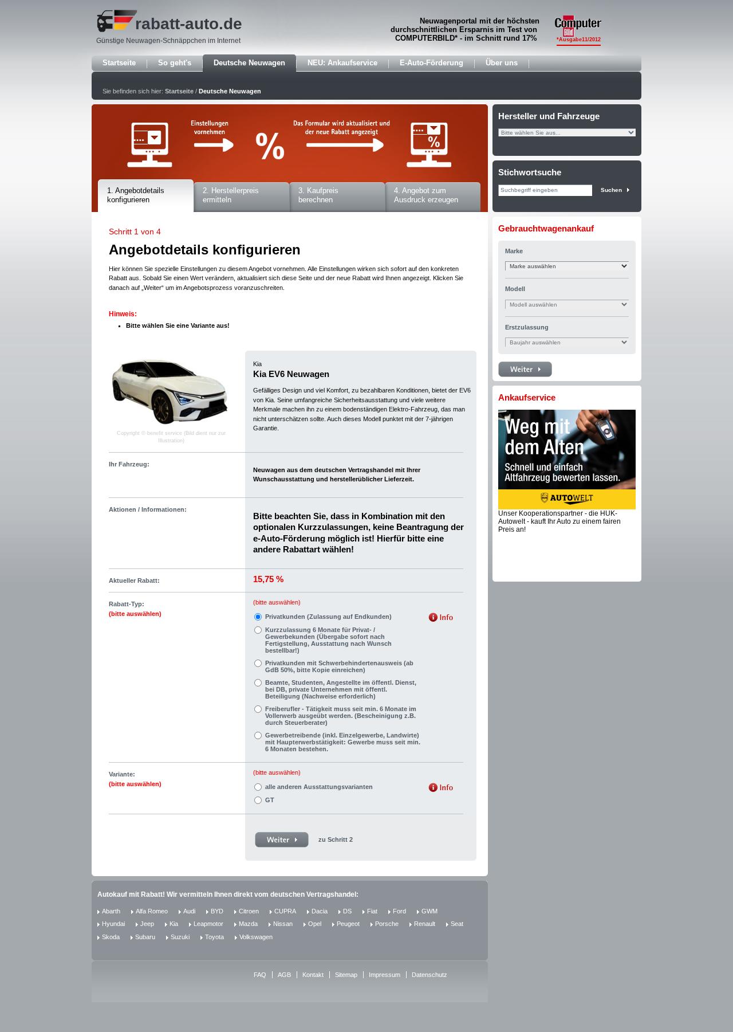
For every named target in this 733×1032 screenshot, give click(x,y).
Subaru (145, 936)
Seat (457, 923)
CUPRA (285, 911)
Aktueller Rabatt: (134, 580)
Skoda (111, 936)
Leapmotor (208, 923)
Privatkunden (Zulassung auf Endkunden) (328, 616)
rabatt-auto (177, 24)
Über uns (502, 62)
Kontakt (313, 974)
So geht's (174, 62)
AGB (284, 974)
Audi (189, 911)
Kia (174, 923)
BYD (217, 911)
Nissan (283, 923)
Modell (515, 288)
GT (269, 799)
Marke (514, 251)
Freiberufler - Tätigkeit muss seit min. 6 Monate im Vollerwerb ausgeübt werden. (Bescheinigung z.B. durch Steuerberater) (340, 715)
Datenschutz (429, 974)
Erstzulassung (527, 327)
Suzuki (180, 936)
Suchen (611, 190)
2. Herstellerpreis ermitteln (231, 195)
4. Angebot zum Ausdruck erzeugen (426, 195)
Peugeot (348, 923)
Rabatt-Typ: (135, 609)
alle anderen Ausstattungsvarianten (319, 786)
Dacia (320, 911)
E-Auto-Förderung (431, 62)
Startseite (119, 62)
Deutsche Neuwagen (249, 62)
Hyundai (113, 923)
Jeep (147, 923)
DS (347, 911)
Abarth (111, 911)
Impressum (384, 974)
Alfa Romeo (152, 911)
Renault (424, 923)
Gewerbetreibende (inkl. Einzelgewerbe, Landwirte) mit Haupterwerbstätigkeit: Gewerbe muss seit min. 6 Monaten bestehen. (342, 742)
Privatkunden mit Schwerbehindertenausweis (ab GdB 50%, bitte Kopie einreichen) (339, 666)
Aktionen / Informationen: (148, 509)
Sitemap (346, 974)
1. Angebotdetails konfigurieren (135, 195)
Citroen (249, 911)
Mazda (248, 923)
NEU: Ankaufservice (342, 62)
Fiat (372, 911)
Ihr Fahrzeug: (129, 464)
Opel (314, 923)
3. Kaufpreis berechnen (318, 195)
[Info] (440, 618)
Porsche (387, 923)
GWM (429, 911)
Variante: (135, 779)
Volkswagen (256, 936)
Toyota (214, 936)
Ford (399, 911)
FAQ (260, 974)
